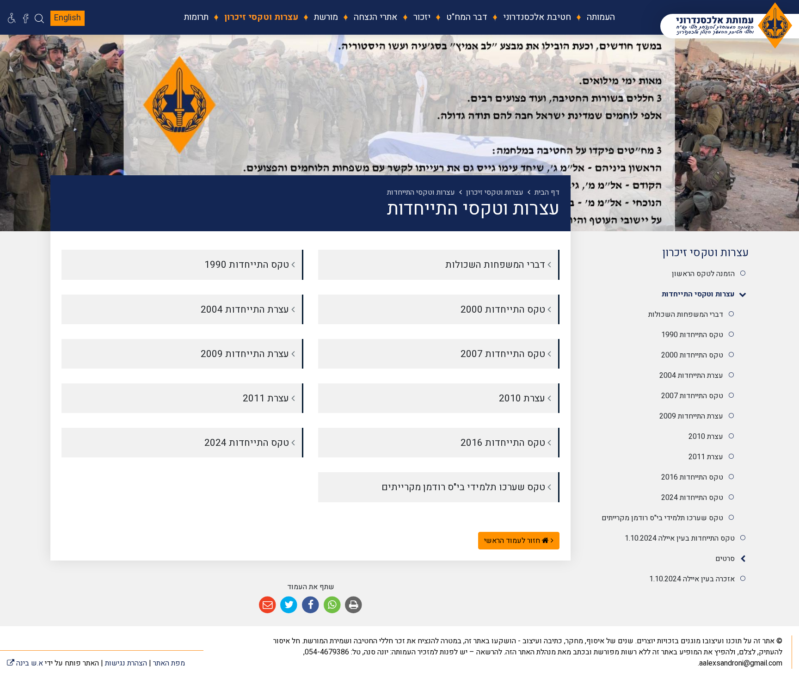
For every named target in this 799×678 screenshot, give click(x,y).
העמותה (599, 17)
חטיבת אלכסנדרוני (536, 17)
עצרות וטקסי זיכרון (260, 17)
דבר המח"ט (465, 17)
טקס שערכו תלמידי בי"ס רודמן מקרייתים (662, 518)
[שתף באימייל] (267, 605)
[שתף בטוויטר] (289, 605)
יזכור (420, 17)
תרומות (196, 17)
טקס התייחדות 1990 (692, 334)
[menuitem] (594, 17)
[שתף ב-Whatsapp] (332, 605)
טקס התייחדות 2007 (692, 395)
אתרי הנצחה (374, 17)
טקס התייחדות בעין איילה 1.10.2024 (680, 538)
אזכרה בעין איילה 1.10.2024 (692, 579)
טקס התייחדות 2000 (692, 355)
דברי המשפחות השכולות (685, 314)
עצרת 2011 (705, 456)
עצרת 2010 (705, 436)
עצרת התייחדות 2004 (691, 375)
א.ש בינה (25, 663)
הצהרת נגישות (126, 663)
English (67, 18)
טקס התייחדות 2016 (692, 477)
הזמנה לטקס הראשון (703, 273)
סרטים (725, 558)
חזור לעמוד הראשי (513, 540)
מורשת (325, 17)
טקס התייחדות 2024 (692, 497)
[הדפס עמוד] (353, 605)
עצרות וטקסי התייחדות (698, 294)
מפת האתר (169, 663)
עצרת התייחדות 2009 (691, 416)
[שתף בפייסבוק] (310, 605)
